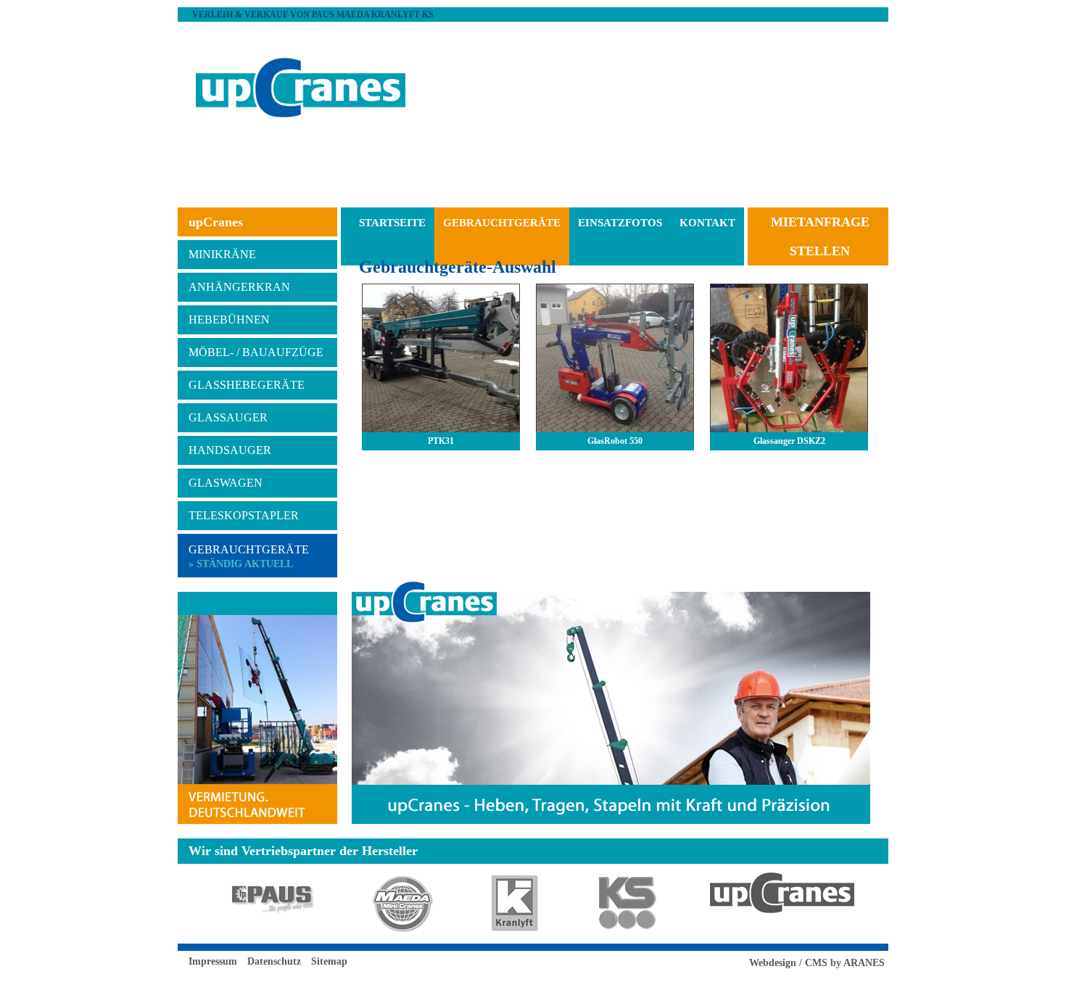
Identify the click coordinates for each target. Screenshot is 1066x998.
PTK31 (441, 441)
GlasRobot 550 (615, 441)
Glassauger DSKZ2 (789, 441)
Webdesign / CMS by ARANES (817, 962)
